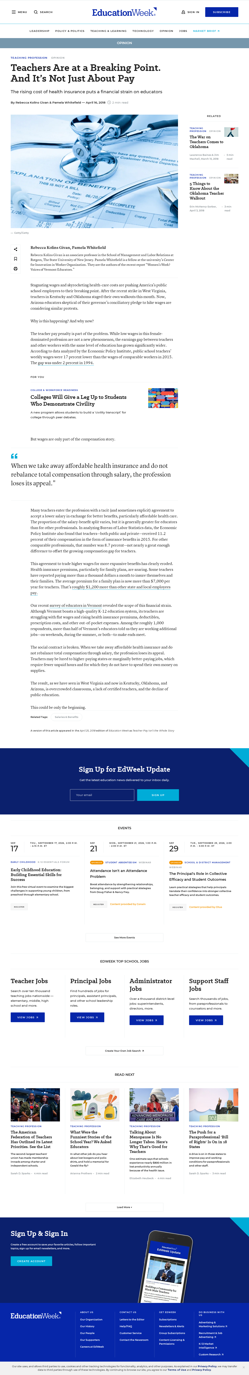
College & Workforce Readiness (54, 390)
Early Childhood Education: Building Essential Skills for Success (36, 875)
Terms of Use (176, 1369)
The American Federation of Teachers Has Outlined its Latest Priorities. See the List (31, 1139)
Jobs (183, 30)
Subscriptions (167, 1319)
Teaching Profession (29, 57)
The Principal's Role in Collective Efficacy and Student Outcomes (198, 877)
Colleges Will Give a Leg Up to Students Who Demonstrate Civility (78, 400)
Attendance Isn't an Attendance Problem (118, 874)
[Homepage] (124, 12)
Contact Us (128, 1312)
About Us (87, 1312)
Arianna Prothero (81, 1173)
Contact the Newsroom (134, 1339)
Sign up (158, 795)
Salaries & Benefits (66, 717)
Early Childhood (23, 862)
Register (19, 907)
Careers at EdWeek (92, 1346)
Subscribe (222, 12)
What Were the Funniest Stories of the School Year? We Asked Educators (90, 1139)
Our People (87, 1333)
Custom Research (210, 1354)
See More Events (124, 937)
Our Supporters (90, 1339)
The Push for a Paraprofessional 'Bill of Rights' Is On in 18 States (208, 1139)
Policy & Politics (69, 30)
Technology (143, 30)
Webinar (145, 862)
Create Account (31, 1261)
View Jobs (26, 1017)
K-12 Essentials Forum (54, 862)
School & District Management (208, 862)
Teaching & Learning (108, 30)
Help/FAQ (126, 1326)
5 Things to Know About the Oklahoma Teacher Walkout (207, 191)
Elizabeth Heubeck (142, 1178)
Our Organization (91, 1319)
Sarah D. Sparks (20, 1173)
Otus (219, 907)
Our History (87, 1326)
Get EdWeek (167, 1312)
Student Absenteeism (121, 862)
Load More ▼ (124, 1207)
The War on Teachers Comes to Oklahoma (206, 142)
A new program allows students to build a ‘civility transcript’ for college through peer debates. (78, 415)
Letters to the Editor (132, 1319)
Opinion (166, 30)
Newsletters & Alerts (171, 1326)
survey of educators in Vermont (76, 605)
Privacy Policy (207, 1366)
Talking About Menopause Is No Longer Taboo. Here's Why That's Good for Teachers (148, 1142)
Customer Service (131, 1333)
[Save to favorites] (15, 259)
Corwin (141, 904)
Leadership (39, 30)
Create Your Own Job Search (123, 1050)
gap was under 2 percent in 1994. (66, 362)
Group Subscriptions (172, 1333)
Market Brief (205, 30)
